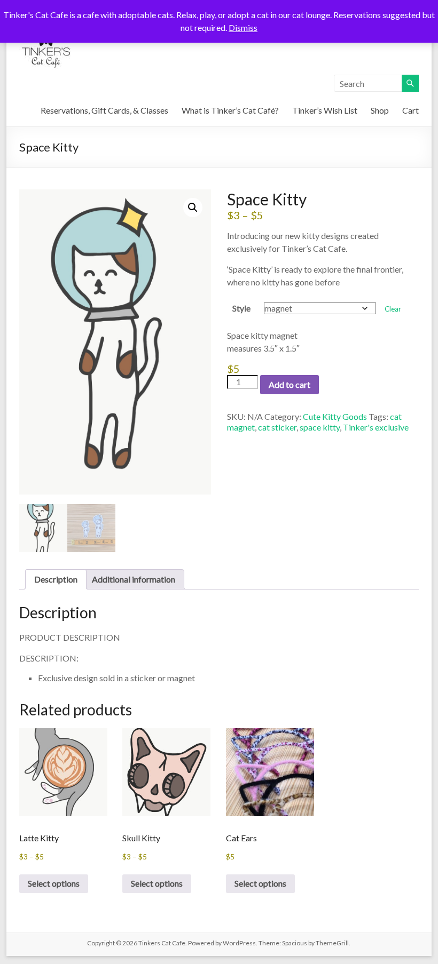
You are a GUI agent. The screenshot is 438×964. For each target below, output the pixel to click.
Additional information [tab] (133, 579)
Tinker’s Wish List (324, 110)
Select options (54, 883)
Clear (393, 309)
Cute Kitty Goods (335, 416)
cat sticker (277, 427)
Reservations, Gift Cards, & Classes (104, 110)
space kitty (320, 427)
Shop (380, 110)
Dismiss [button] (243, 27)
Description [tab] (55, 579)
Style (241, 308)
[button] (192, 207)
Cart (410, 110)
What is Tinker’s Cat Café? (230, 110)
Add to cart (289, 384)
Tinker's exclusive (376, 427)
